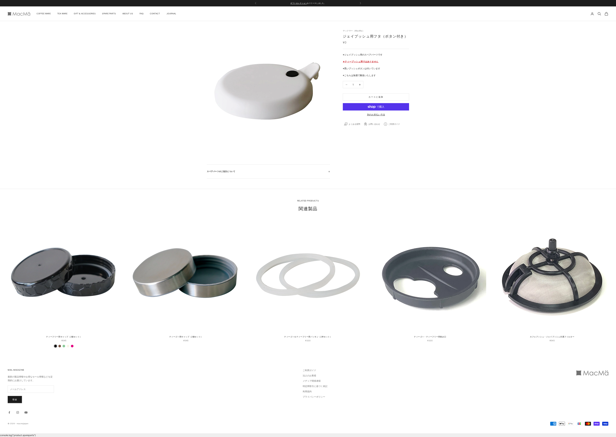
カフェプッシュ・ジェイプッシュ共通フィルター (552, 336)
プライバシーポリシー (314, 396)
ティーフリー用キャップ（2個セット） (64, 336)
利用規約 (307, 391)
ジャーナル (316, 3)
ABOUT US (127, 14)
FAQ (142, 14)
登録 (14, 399)
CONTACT (155, 14)
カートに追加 (375, 97)
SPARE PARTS (109, 14)
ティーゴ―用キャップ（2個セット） (186, 336)
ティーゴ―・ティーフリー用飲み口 (430, 336)
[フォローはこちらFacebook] (9, 412)
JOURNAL (171, 14)
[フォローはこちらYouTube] (26, 412)
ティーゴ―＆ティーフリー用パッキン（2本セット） (308, 336)
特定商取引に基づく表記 (315, 386)
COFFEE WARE (44, 14)
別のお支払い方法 (376, 114)
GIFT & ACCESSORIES (85, 14)
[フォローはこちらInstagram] (17, 412)
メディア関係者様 (312, 380)
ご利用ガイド (309, 370)
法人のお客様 (309, 375)
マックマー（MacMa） (353, 31)
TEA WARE (62, 14)
